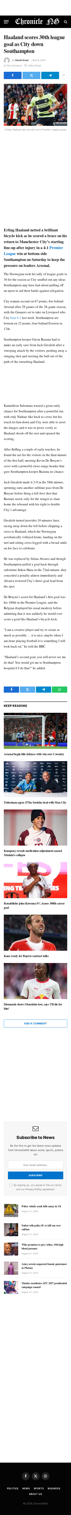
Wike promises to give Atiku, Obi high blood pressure (42, 1246)
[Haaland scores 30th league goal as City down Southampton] (35, 105)
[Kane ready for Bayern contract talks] (35, 933)
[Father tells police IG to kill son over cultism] (11, 1229)
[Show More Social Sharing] (63, 75)
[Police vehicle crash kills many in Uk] (11, 1210)
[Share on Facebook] (13, 75)
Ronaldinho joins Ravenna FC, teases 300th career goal (34, 905)
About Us (35, 1494)
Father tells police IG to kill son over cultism (41, 1227)
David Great (22, 60)
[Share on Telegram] (50, 75)
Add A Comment (35, 1023)
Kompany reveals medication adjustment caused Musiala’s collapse (33, 852)
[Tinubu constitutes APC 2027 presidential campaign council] (11, 1287)
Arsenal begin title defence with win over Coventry (34, 754)
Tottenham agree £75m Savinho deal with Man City (35, 802)
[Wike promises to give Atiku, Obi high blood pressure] (11, 1248)
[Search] (65, 21)
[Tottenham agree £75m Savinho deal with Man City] (35, 779)
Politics (13, 1488)
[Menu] (6, 21)
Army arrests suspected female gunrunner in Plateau (44, 1266)
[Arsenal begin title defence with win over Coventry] (35, 731)
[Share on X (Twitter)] (31, 75)
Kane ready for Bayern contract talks (26, 956)
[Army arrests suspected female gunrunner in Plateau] (11, 1268)
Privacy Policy (34, 1189)
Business (54, 1488)
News (26, 1488)
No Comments (14, 65)
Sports (39, 1488)
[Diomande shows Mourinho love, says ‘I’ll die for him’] (35, 981)
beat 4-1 (15, 317)
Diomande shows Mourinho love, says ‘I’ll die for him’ (33, 1006)
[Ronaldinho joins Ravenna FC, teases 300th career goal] (35, 880)
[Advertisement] (35, 180)
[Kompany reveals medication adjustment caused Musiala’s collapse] (35, 827)
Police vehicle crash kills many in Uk (41, 1206)
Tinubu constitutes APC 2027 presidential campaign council (44, 1285)
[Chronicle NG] (37, 22)
